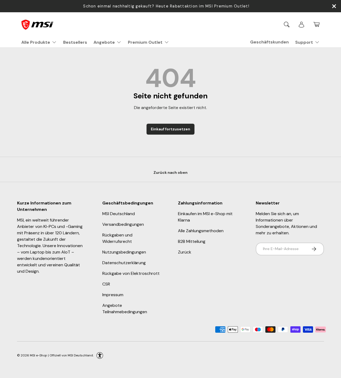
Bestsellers (75, 42)
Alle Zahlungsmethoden (201, 231)
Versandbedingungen (123, 224)
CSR (106, 284)
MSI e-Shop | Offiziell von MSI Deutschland (61, 355)
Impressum (112, 294)
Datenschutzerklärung (124, 263)
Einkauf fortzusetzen (170, 129)
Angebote (104, 42)
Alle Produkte (35, 42)
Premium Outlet (145, 42)
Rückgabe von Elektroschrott (131, 273)
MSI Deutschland (118, 213)
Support (304, 42)
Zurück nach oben (170, 172)
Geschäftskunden (269, 42)
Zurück (184, 252)
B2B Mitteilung (191, 241)
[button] (316, 24)
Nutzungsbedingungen (124, 252)
